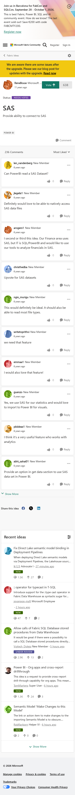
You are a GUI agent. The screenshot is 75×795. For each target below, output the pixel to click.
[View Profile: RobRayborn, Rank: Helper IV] (8, 709)
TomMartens (21, 685)
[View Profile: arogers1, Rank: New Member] (8, 230)
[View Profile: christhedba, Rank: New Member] (8, 269)
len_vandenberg (23, 163)
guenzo (18, 392)
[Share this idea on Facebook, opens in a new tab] (23, 508)
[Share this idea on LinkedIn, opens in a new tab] (39, 508)
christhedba (20, 267)
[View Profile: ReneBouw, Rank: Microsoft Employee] (7, 85)
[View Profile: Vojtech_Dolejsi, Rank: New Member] (8, 631)
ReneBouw (20, 83)
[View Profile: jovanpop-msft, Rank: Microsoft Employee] (8, 590)
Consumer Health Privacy (53, 787)
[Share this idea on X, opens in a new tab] (31, 508)
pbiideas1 (19, 426)
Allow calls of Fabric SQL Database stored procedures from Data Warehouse (41, 630)
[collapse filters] (68, 536)
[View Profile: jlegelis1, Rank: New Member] (8, 195)
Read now (49, 73)
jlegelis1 (18, 193)
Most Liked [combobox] (61, 152)
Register (54, 45)
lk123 (17, 566)
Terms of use (57, 774)
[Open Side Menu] (5, 45)
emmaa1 (19, 362)
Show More (11, 494)
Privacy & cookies (36, 774)
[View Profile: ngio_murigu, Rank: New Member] (8, 299)
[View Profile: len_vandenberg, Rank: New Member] (8, 165)
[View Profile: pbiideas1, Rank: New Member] (8, 429)
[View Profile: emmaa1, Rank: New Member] (8, 364)
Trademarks (10, 781)
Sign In (66, 45)
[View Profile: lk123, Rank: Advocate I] (8, 551)
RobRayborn (21, 724)
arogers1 (19, 228)
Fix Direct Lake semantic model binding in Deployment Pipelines (41, 550)
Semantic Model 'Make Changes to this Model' (39, 708)
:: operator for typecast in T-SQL (35, 587)
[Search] (44, 45)
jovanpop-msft (22, 601)
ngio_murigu (21, 297)
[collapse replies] (37, 160)
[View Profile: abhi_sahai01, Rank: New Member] (8, 463)
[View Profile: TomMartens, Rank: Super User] (8, 670)
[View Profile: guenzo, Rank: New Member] (8, 394)
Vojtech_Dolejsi (22, 646)
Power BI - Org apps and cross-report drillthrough (38, 669)
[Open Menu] (69, 55)
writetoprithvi (21, 332)
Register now (12, 32)
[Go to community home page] (25, 45)
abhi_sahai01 (21, 461)
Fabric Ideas (13, 55)
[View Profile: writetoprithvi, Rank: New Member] (8, 334)
